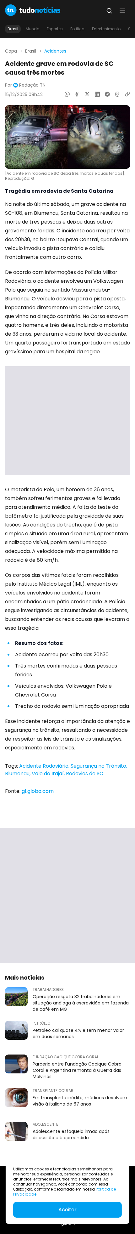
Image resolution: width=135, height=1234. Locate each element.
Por (25, 85)
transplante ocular (53, 1090)
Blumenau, (18, 773)
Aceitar (67, 1209)
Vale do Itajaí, (49, 773)
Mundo (32, 28)
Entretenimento (106, 28)
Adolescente (45, 1124)
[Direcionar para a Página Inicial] (32, 10)
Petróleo (41, 1023)
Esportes (55, 28)
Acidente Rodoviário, (45, 766)
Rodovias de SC (84, 773)
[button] (122, 10)
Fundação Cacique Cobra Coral (66, 1057)
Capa (11, 51)
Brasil (13, 28)
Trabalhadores (48, 989)
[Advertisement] (67, 420)
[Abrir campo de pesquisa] (109, 10)
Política (77, 28)
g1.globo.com (38, 791)
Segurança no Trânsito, (99, 766)
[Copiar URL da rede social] (127, 94)
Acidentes (55, 51)
